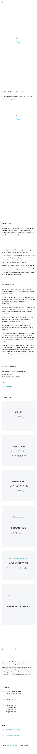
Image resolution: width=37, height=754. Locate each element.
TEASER (9, 386)
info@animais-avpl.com (13, 729)
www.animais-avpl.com (12, 735)
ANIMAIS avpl (13, 746)
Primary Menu (33, 2)
